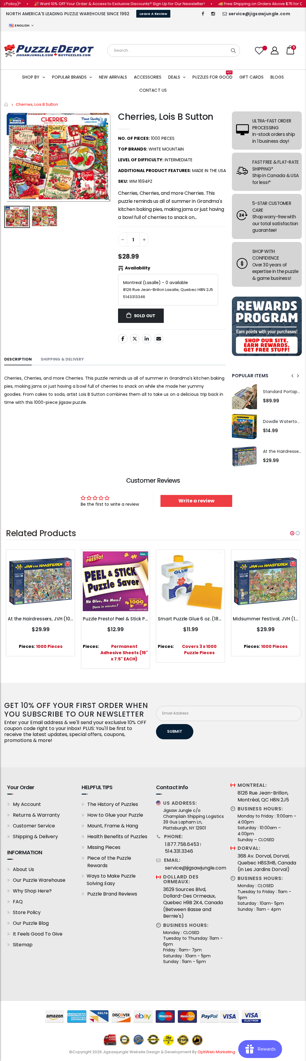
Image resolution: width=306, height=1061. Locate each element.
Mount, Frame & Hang (112, 825)
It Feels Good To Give (37, 933)
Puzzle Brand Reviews (112, 893)
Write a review (196, 500)
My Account (27, 804)
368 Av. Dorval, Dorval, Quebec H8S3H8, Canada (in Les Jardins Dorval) (267, 863)
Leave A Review (153, 13)
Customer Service (34, 825)
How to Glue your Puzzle (115, 815)
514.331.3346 (179, 851)
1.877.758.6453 (182, 844)
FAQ (18, 901)
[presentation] (292, 375)
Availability (137, 268)
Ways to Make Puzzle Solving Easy (111, 880)
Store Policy (27, 912)
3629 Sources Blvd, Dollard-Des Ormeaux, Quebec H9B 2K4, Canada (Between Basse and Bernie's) (193, 903)
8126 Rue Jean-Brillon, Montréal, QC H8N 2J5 (263, 796)
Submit (174, 731)
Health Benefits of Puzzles (117, 836)
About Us (23, 869)
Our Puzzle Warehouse (39, 880)
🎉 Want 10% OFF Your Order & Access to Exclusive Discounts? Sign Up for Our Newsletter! (103, 4)
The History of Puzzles (112, 804)
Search (233, 50)
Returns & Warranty (36, 815)
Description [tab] (18, 359)
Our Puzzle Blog (31, 923)
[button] (292, 533)
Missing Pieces (103, 847)
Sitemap (23, 944)
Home (6, 104)
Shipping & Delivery (35, 836)
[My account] (274, 50)
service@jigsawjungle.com (259, 14)
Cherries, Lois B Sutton (165, 116)
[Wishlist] (260, 51)
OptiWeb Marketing (217, 1052)
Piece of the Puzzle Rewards (109, 862)
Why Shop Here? (32, 890)
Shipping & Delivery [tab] (62, 359)
